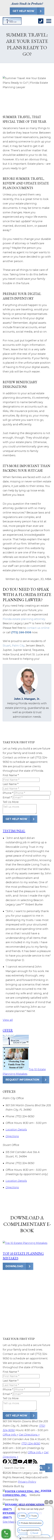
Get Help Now (23, 11)
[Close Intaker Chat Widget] (51, 1502)
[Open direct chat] (46, 1502)
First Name (11, 775)
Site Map (8, 1521)
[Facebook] (5, 1462)
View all (8, 1020)
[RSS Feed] (35, 1462)
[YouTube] (20, 1462)
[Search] (45, 1468)
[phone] (40, 21)
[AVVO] (25, 1462)
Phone (8, 793)
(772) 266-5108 (21, 632)
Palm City (18, 645)
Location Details (16, 1129)
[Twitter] (10, 1462)
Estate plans (36, 163)
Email (7, 797)
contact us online (38, 628)
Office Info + (10, 1434)
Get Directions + (29, 1434)
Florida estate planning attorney (24, 619)
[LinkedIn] (15, 1462)
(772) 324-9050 (30, 1443)
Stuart (7, 645)
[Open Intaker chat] (20, 1538)
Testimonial (14, 831)
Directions (12, 1136)
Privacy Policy (27, 1481)
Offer (8, 1030)
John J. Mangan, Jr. (27, 699)
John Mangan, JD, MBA (35, 579)
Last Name (10, 784)
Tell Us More (11, 802)
